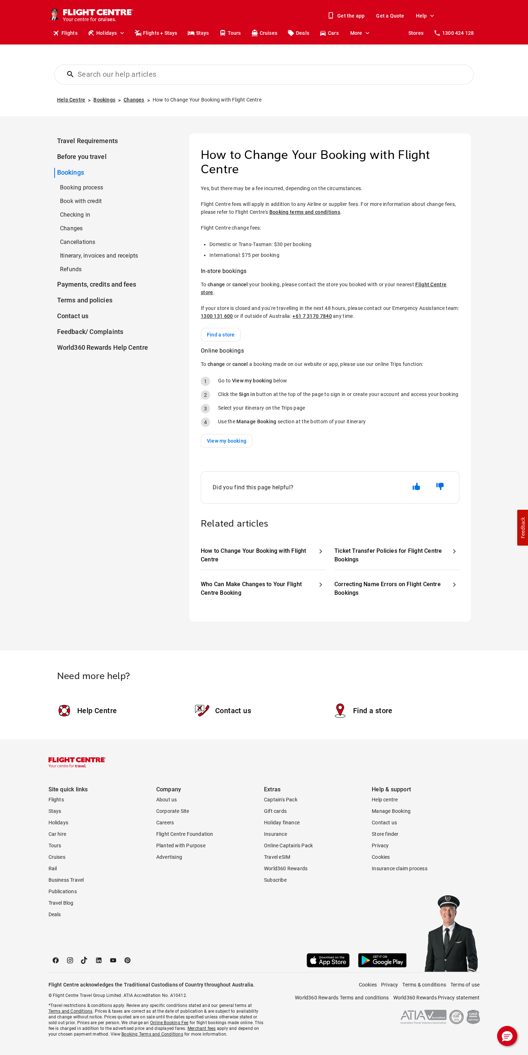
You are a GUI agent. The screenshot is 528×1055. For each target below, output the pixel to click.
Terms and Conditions (70, 1011)
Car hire (57, 834)
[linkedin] (99, 960)
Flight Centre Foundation (184, 834)
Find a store (221, 335)
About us (166, 799)
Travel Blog (61, 903)
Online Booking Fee (169, 1022)
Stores (415, 33)
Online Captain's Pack (288, 845)
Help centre (385, 799)
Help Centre (97, 710)
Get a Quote (390, 16)
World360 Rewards (285, 868)
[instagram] (70, 960)
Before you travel (82, 156)
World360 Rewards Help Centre (102, 347)
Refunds (71, 269)
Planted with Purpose (180, 845)
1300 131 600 (217, 316)
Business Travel (66, 880)
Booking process (81, 187)
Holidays (106, 33)
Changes (71, 228)
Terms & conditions (424, 985)
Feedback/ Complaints (90, 331)
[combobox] (268, 74)
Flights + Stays (160, 33)
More (356, 33)
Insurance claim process (399, 868)
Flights (69, 33)
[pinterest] (127, 960)
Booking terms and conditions (304, 212)
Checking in (75, 214)
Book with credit (81, 201)
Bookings (70, 172)
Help (421, 16)
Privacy (380, 845)
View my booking (226, 441)
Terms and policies (84, 300)
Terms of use (465, 985)
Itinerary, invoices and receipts (99, 255)
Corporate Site (172, 811)
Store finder (385, 834)
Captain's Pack (280, 799)
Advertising (169, 857)
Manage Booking (391, 811)
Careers (165, 822)
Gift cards (275, 811)
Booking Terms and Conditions (152, 1034)
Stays (202, 33)
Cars (333, 33)
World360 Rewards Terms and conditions (342, 997)
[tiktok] (84, 960)
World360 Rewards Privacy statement (436, 997)
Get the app (351, 16)
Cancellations (78, 242)
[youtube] (113, 960)
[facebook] (55, 960)
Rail (52, 868)
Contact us (72, 316)
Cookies (381, 857)
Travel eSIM (277, 857)
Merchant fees (201, 1028)
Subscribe (275, 880)
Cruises (268, 33)
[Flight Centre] (77, 762)
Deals (302, 33)
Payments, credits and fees (96, 284)
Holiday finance (282, 822)
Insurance (275, 834)
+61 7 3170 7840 (312, 316)
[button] (522, 528)
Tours (234, 33)
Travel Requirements (87, 141)
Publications (62, 891)
